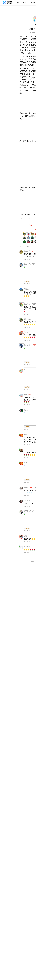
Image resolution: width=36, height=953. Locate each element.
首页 (17, 2)
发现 (24, 2)
